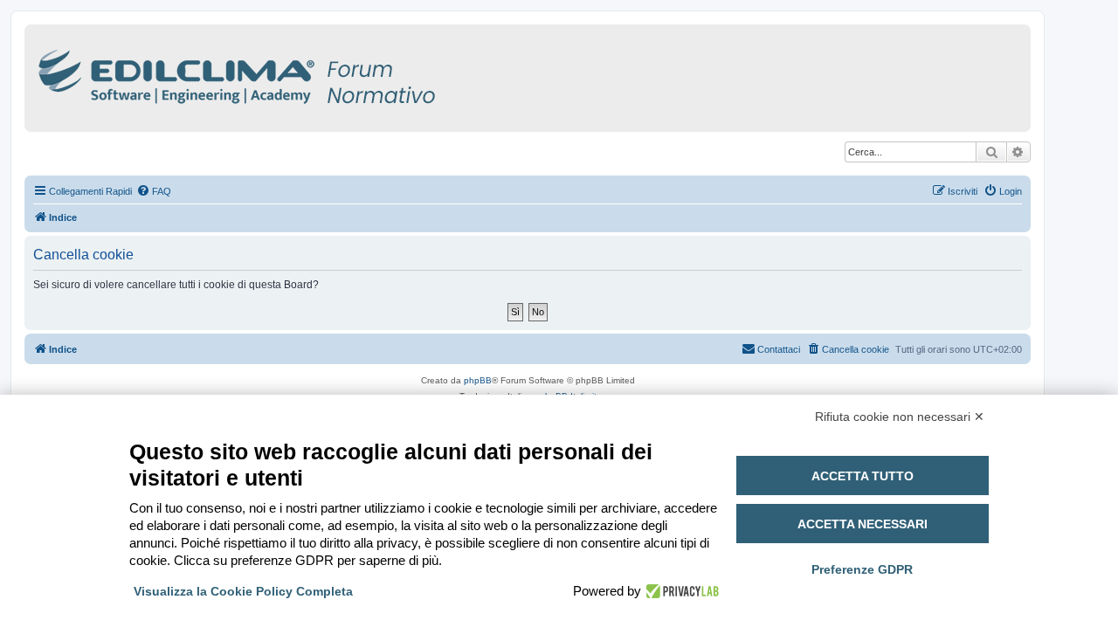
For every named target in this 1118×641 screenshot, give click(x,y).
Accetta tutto (862, 476)
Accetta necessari (862, 524)
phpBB (478, 380)
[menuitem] (153, 191)
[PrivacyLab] (680, 591)
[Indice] (313, 74)
